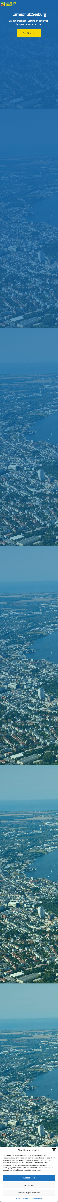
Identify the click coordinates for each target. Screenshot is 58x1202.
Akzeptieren (29, 1177)
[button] (54, 1150)
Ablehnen (29, 1185)
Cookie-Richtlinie (23, 1199)
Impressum (37, 1199)
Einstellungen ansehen (29, 1192)
